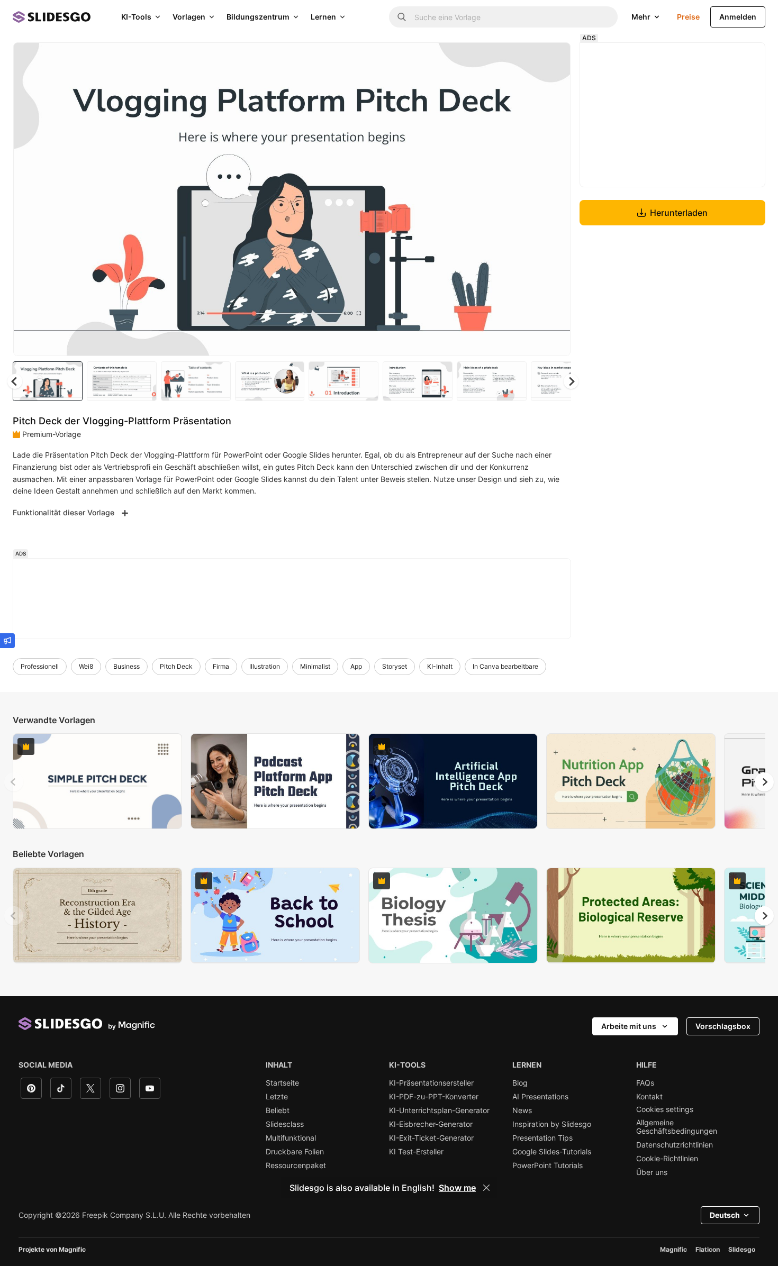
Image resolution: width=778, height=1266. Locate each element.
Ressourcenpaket (296, 1165)
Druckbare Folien (295, 1151)
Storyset (394, 666)
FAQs (645, 1083)
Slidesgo (741, 1249)
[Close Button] (486, 1187)
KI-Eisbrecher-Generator (431, 1124)
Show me (457, 1187)
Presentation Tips (542, 1138)
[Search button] (401, 17)
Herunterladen (679, 212)
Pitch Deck (176, 666)
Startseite (282, 1083)
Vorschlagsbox (722, 1026)
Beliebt (278, 1110)
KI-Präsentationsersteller (431, 1083)
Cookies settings (664, 1109)
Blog (520, 1083)
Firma (221, 666)
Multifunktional (291, 1138)
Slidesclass (285, 1124)
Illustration (264, 666)
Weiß (86, 666)
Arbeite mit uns (628, 1026)
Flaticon (707, 1249)
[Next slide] (554, 199)
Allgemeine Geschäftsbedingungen (676, 1126)
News (522, 1110)
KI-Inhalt (440, 666)
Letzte (277, 1096)
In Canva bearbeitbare (505, 666)
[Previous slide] (13, 781)
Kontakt (649, 1096)
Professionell (40, 666)
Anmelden (737, 16)
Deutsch (725, 1214)
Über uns (651, 1172)
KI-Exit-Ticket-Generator (431, 1138)
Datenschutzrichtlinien (674, 1145)
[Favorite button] (525, 59)
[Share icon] (552, 59)
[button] (571, 381)
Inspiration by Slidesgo (551, 1124)
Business (126, 666)
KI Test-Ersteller (416, 1151)
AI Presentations (540, 1096)
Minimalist (315, 666)
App (356, 666)
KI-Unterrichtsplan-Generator (439, 1110)
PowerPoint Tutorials (547, 1165)
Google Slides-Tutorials (551, 1151)
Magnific (673, 1249)
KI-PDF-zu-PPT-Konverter (433, 1096)
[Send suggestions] (7, 640)
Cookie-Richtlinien (667, 1158)
